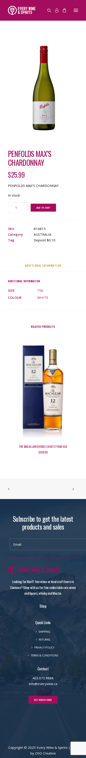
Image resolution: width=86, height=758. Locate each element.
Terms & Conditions (44, 655)
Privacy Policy (44, 647)
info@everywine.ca (43, 683)
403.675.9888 (43, 678)
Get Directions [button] (43, 699)
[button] (76, 10)
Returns (44, 639)
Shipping (44, 632)
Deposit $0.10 (44, 240)
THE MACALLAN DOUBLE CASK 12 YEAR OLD (43, 446)
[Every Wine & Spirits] (22, 10)
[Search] (47, 10)
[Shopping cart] (62, 10)
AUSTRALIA (42, 234)
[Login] (54, 10)
